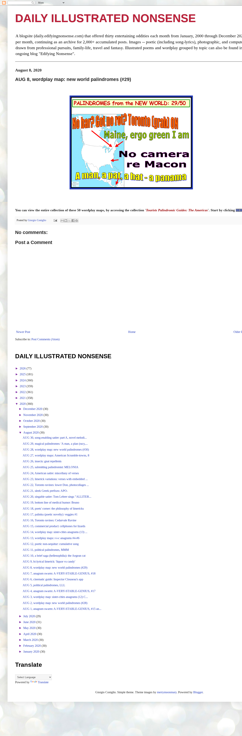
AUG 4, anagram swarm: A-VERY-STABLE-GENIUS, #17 (59, 591)
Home (132, 331)
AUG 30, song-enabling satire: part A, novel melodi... (55, 437)
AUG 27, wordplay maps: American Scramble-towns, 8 (56, 455)
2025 (23, 374)
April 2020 (30, 634)
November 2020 (33, 415)
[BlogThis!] (66, 220)
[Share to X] (69, 220)
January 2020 (31, 651)
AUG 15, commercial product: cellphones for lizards (54, 526)
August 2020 (31, 432)
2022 (23, 392)
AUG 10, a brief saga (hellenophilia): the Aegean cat (54, 555)
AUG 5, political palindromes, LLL (44, 585)
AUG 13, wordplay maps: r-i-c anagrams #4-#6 (51, 538)
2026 (23, 368)
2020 (23, 403)
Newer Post (23, 331)
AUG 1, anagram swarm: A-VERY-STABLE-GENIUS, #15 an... (62, 608)
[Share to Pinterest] (76, 220)
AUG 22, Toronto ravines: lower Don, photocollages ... (56, 485)
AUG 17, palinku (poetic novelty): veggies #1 (50, 514)
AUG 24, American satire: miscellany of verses (51, 473)
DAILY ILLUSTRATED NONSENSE (105, 18)
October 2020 (31, 420)
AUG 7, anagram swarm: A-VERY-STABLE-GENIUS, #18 (59, 573)
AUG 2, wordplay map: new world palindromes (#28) (55, 603)
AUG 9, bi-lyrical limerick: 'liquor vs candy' (49, 561)
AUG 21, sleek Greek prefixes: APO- (45, 490)
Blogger (198, 692)
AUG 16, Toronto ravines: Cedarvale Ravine (49, 520)
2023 (23, 386)
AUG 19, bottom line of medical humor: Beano (51, 502)
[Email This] (62, 220)
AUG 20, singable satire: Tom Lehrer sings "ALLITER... (57, 496)
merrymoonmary (167, 692)
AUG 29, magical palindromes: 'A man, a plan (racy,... (55, 443)
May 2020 (29, 628)
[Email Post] (55, 220)
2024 (23, 380)
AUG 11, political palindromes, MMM (46, 549)
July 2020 (29, 616)
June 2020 (29, 622)
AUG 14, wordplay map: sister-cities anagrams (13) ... (55, 532)
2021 (23, 397)
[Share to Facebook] (73, 220)
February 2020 (32, 645)
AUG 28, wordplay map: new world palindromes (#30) (56, 449)
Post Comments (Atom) (45, 339)
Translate (43, 682)
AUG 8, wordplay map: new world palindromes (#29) (55, 567)
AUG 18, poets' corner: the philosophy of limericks (53, 508)
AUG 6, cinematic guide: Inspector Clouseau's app (53, 579)
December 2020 (33, 408)
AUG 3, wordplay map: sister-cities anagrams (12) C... (55, 596)
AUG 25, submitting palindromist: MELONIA (50, 467)
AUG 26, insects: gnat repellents (42, 461)
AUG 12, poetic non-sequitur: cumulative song (51, 544)
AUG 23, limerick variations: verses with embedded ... (55, 479)
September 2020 (33, 426)
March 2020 (31, 639)
